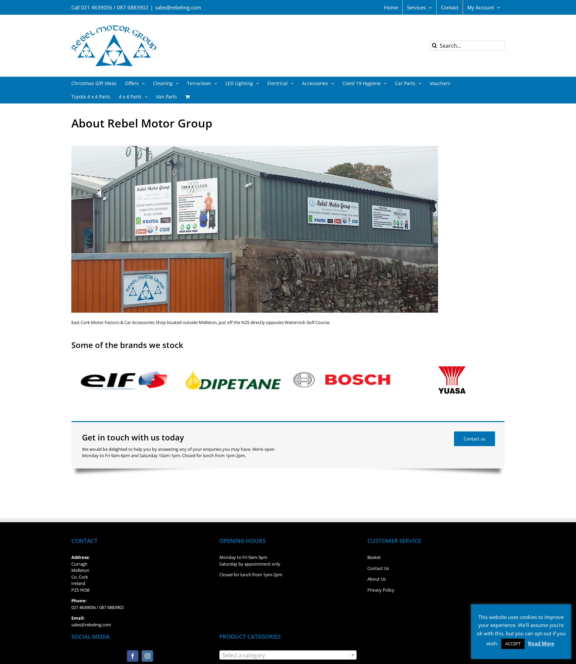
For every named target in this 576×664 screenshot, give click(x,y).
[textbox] (288, 655)
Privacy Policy (380, 590)
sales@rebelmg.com (178, 7)
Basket (374, 557)
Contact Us (378, 568)
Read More (541, 643)
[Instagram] (147, 656)
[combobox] (288, 655)
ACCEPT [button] (513, 644)
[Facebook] (132, 656)
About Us (376, 579)
